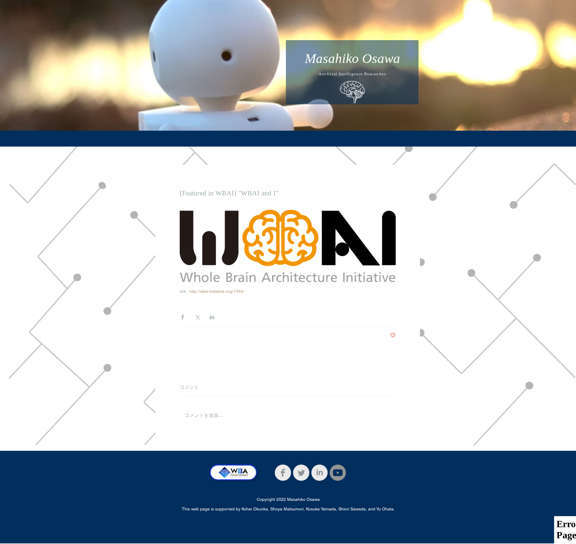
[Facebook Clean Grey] (283, 473)
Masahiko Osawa (352, 58)
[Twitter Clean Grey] (301, 473)
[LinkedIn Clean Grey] (319, 473)
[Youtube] (338, 473)
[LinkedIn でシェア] (212, 317)
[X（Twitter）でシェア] (197, 317)
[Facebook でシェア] (182, 317)
